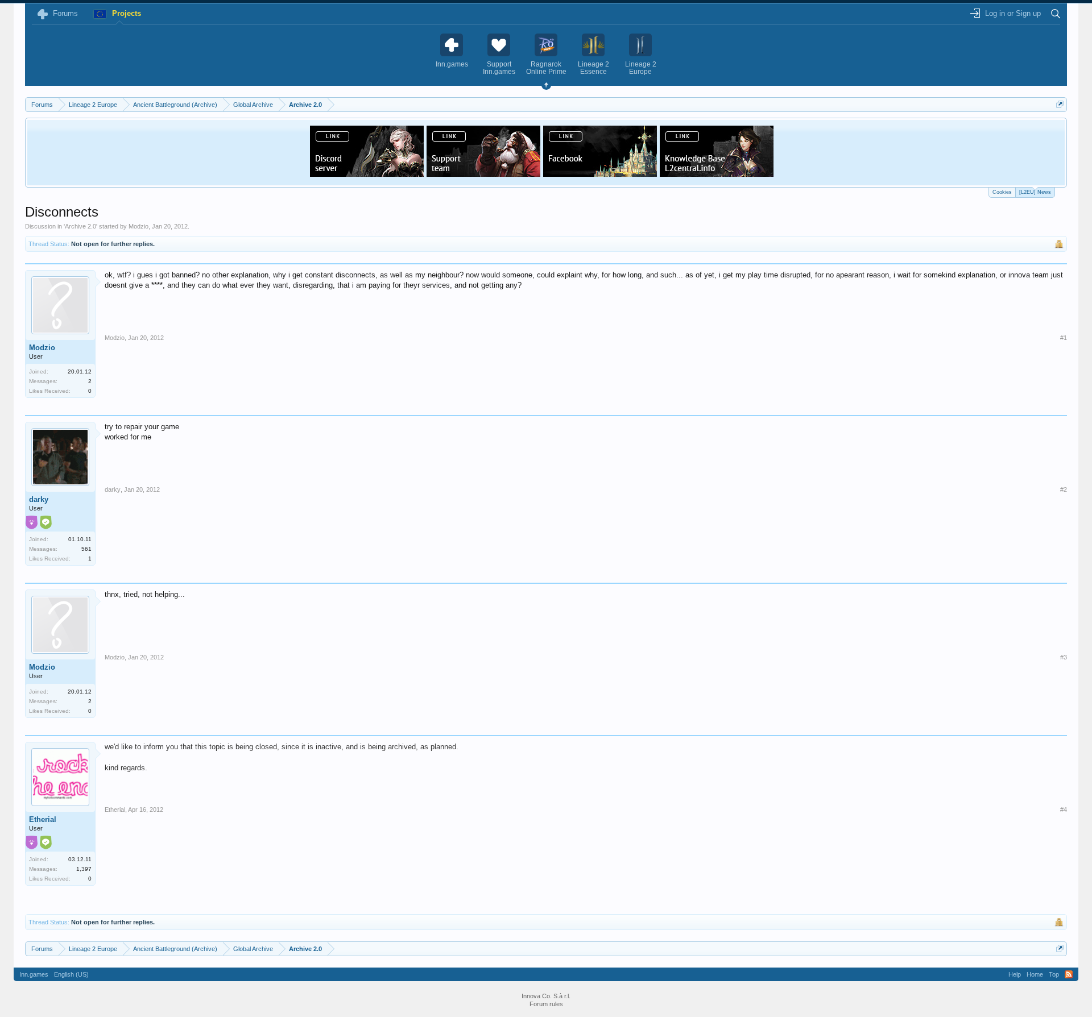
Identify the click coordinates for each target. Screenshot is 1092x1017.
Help (1014, 974)
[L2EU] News (1035, 192)
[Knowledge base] (717, 173)
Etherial (42, 819)
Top (1054, 974)
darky (38, 499)
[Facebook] (600, 173)
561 (86, 549)
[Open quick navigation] (1060, 104)
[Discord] (367, 173)
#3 (1063, 657)
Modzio (138, 226)
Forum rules (546, 1004)
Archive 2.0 (80, 226)
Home (1035, 974)
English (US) (71, 974)
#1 (1063, 337)
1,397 (84, 869)
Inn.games (33, 974)
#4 (1063, 809)
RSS (1069, 974)
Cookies (1002, 192)
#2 (1063, 489)
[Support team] (483, 173)
